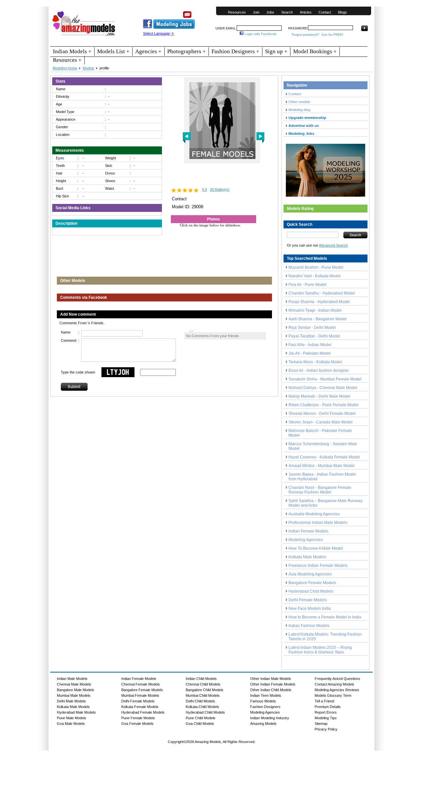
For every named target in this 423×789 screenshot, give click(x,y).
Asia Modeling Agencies (310, 574)
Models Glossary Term (333, 695)
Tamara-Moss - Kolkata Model (315, 362)
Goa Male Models (71, 724)
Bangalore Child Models (204, 690)
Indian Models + (72, 51)
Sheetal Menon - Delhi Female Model (322, 413)
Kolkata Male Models (307, 557)
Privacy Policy (326, 729)
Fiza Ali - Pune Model (307, 284)
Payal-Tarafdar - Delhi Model (314, 336)
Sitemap (321, 724)
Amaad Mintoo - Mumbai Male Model (321, 465)
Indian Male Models (72, 679)
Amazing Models (263, 724)
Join (256, 12)
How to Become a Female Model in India (324, 617)
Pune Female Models (138, 718)
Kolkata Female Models (140, 707)
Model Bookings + (315, 51)
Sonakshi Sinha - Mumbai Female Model (325, 379)
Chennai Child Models (203, 684)
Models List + (113, 51)
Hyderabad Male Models (76, 712)
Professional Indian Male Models (317, 522)
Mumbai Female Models (140, 695)
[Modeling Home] (84, 36)
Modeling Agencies (305, 539)
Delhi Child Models (200, 701)
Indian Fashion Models (308, 625)
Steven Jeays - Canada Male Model (320, 422)
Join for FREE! (332, 34)
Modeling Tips (326, 718)
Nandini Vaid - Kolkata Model (314, 276)
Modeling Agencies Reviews (337, 690)
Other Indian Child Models (270, 690)
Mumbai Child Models (203, 695)
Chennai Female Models (140, 684)
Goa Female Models (137, 724)
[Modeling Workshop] (325, 169)
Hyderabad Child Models (310, 591)
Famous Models (263, 701)
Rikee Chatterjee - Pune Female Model (323, 405)
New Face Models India (309, 608)
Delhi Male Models (71, 701)
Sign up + (276, 51)
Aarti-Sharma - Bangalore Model (317, 319)
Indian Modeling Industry (269, 718)
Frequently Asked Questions (337, 679)
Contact (325, 12)
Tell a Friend (324, 701)
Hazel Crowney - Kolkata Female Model (324, 457)
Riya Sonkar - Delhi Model (312, 327)
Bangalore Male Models (75, 690)
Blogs (342, 12)
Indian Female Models (308, 531)
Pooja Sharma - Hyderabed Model (319, 301)
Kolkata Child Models (202, 707)
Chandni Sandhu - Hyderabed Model (321, 293)
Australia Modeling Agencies (314, 514)
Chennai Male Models (74, 684)
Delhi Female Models (307, 600)
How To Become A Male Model (315, 548)
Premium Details (328, 707)
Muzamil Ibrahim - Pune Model (315, 267)
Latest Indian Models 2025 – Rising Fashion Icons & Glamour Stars (320, 649)
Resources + (67, 60)
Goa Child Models (200, 724)
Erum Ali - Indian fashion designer (318, 370)
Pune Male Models (71, 718)
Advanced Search (333, 245)
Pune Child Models (200, 718)
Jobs (270, 12)
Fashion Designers (265, 707)
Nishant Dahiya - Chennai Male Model (322, 387)
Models (88, 68)
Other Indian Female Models (272, 684)
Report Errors (326, 712)
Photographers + (186, 51)
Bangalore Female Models (312, 582)
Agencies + (148, 51)
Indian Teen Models (265, 695)
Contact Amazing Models (334, 684)
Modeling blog (300, 110)
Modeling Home (65, 68)
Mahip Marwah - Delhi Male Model (319, 396)
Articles (306, 12)
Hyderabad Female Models (143, 712)
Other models (299, 102)
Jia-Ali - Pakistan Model (309, 353)
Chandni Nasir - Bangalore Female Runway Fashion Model (319, 489)
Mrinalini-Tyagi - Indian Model (315, 310)
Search (287, 12)
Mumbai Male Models (74, 695)
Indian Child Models (201, 679)
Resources (237, 12)
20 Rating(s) (220, 189)
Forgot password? (305, 34)
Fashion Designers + (235, 51)
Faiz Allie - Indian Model (309, 344)
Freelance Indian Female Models (318, 565)
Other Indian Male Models (270, 679)
